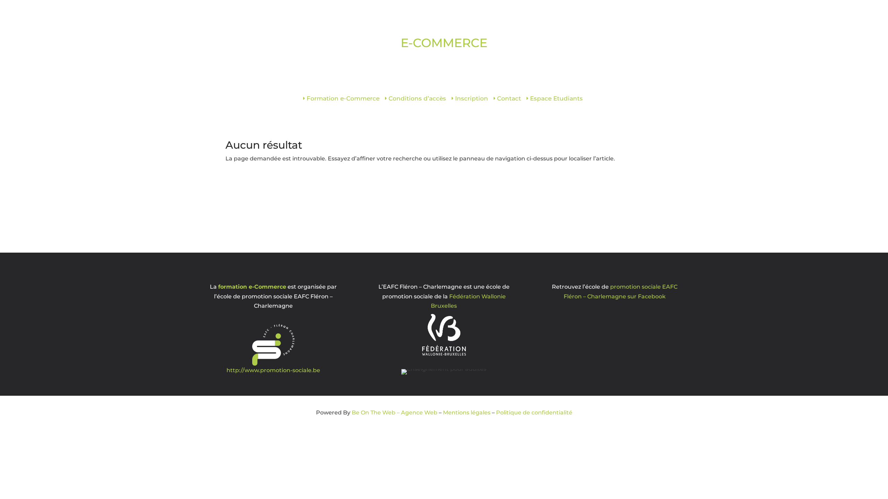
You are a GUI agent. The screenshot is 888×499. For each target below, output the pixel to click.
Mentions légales (466, 412)
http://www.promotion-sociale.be (273, 370)
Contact (509, 99)
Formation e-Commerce (343, 99)
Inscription (471, 99)
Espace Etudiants (556, 99)
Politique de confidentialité (534, 412)
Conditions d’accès (417, 99)
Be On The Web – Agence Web (394, 412)
